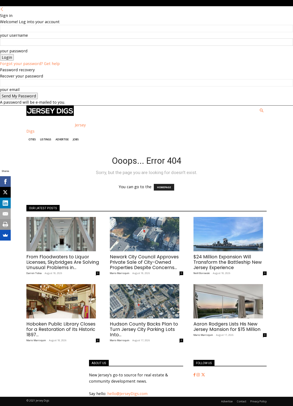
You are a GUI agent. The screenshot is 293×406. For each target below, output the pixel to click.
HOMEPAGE (164, 187)
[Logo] (50, 114)
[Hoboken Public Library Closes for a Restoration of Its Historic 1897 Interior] (63, 301)
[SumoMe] (5, 235)
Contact (241, 401)
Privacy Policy (258, 401)
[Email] (5, 213)
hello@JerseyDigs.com (127, 393)
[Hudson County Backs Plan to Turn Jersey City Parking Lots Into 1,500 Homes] (146, 301)
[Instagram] (198, 374)
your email (10, 89)
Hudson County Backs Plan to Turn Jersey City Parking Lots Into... (144, 329)
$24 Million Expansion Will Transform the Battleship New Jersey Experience (227, 262)
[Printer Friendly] (5, 224)
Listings (45, 139)
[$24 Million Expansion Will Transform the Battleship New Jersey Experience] (230, 234)
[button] (261, 110)
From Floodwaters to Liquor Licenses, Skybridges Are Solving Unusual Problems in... (62, 262)
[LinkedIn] (5, 203)
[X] (5, 192)
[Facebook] (194, 374)
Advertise (62, 139)
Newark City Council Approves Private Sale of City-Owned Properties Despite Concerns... (144, 262)
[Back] (2, 9)
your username (14, 35)
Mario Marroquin (119, 273)
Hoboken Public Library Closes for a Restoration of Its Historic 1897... (60, 329)
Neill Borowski (201, 273)
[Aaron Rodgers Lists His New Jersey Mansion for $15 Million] (230, 301)
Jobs (76, 139)
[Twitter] (203, 374)
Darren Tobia (34, 273)
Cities (32, 139)
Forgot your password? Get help (30, 63)
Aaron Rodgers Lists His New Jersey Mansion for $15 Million (227, 326)
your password (13, 50)
